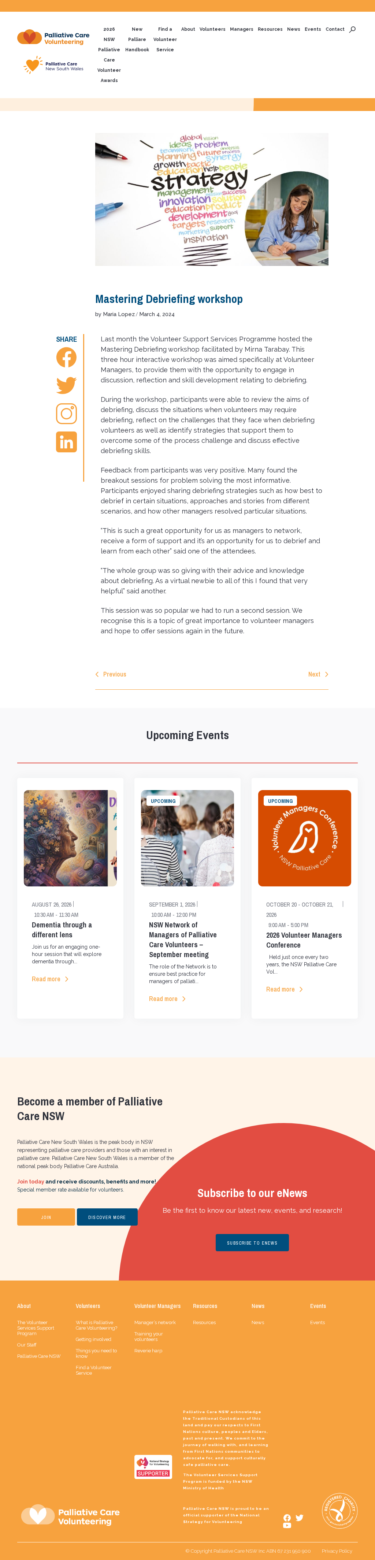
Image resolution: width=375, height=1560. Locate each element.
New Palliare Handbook (137, 39)
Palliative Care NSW (39, 1356)
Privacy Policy (337, 1551)
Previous (114, 674)
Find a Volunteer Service (165, 39)
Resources (270, 29)
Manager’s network (155, 1322)
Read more (46, 978)
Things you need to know (96, 1353)
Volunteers (213, 29)
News (293, 29)
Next (314, 674)
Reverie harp (148, 1350)
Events (313, 29)
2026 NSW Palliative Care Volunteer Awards (109, 55)
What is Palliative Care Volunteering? (96, 1325)
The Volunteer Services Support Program (35, 1328)
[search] (352, 29)
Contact (335, 29)
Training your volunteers (148, 1336)
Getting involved (93, 1339)
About (188, 29)
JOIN (46, 1217)
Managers (241, 29)
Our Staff (27, 1345)
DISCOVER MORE (107, 1217)
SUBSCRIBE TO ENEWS (252, 1243)
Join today (30, 1182)
